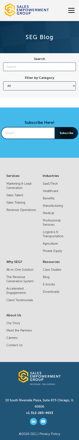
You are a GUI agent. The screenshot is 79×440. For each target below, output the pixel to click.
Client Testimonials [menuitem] (19, 300)
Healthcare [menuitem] (50, 191)
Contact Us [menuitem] (14, 345)
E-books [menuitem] (49, 284)
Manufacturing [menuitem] (53, 206)
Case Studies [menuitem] (52, 270)
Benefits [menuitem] (49, 198)
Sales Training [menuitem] (15, 202)
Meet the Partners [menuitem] (19, 330)
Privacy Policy (49, 434)
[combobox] (39, 66)
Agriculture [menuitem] (50, 243)
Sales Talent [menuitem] (14, 195)
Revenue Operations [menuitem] (21, 210)
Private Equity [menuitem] (52, 251)
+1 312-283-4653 (39, 413)
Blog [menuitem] (46, 277)
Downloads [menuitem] (51, 292)
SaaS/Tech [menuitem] (50, 184)
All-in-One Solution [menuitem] (19, 270)
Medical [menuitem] (48, 213)
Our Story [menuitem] (13, 323)
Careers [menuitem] (12, 338)
